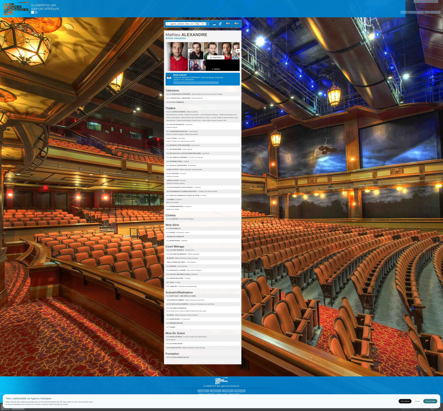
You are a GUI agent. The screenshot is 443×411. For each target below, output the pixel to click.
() (212, 77)
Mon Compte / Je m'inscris (424, 1)
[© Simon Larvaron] (177, 70)
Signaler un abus (222, 394)
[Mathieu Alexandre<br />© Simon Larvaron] (205, 59)
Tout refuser (405, 401)
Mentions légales (234, 394)
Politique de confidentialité (206, 394)
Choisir (417, 401)
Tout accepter (430, 401)
